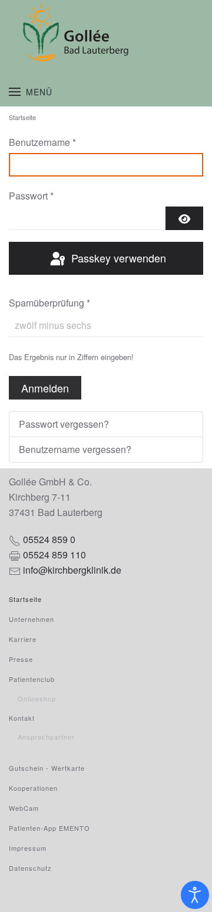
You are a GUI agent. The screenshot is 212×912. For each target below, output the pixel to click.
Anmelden (45, 387)
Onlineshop (37, 698)
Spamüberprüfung (49, 302)
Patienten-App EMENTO (49, 828)
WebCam (24, 808)
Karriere (23, 639)
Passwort (31, 195)
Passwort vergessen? (64, 424)
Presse (21, 659)
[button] (30, 91)
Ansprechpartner (46, 736)
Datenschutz (30, 868)
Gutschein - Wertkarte (47, 768)
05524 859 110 (54, 554)
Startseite (25, 599)
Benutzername (42, 142)
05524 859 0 (49, 539)
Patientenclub (32, 679)
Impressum (28, 848)
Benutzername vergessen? (75, 449)
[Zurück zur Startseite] (106, 32)
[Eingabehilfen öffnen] (195, 895)
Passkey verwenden (117, 257)
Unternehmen (31, 619)
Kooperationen (33, 788)
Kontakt (22, 718)
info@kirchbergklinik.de (72, 570)
